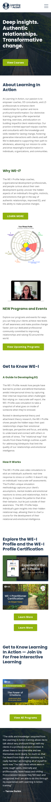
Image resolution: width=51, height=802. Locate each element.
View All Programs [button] (25, 717)
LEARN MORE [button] (15, 216)
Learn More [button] (25, 617)
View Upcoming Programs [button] (23, 346)
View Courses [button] (15, 62)
